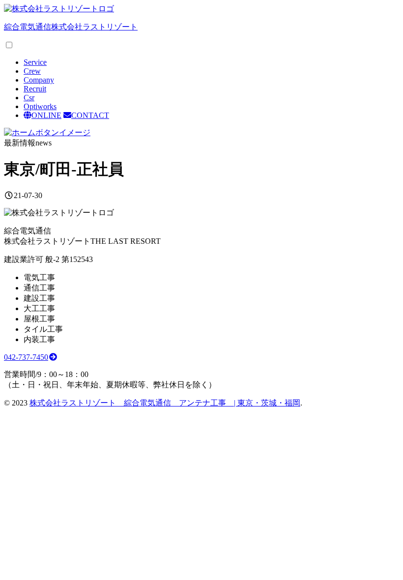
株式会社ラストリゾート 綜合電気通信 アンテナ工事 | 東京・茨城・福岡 (164, 403)
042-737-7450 (26, 357)
